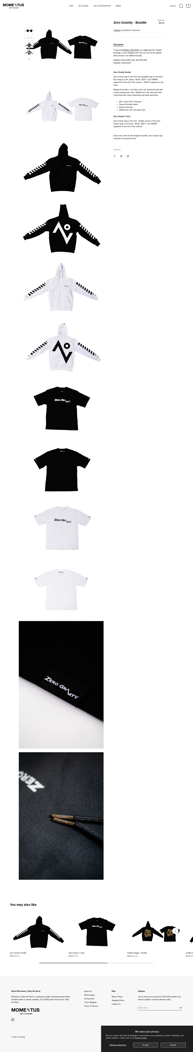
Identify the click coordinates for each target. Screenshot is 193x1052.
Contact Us (116, 1004)
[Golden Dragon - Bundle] (155, 931)
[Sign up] (180, 1007)
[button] (18, 931)
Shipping (117, 30)
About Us (88, 991)
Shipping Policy (118, 1000)
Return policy (89, 995)
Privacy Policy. (141, 1038)
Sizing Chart (89, 999)
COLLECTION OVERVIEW (102, 6)
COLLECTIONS (83, 6)
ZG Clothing (21, 1037)
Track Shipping (90, 1002)
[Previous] (29, 23)
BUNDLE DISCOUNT (131, 50)
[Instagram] (12, 1020)
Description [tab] (118, 44)
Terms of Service (91, 1006)
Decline (173, 1045)
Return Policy (117, 997)
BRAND (118, 6)
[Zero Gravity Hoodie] (38, 931)
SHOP (71, 6)
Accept (145, 1045)
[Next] (29, 59)
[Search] (181, 6)
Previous (117, 150)
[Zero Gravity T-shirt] (96, 931)
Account (173, 6)
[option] (29, 31)
